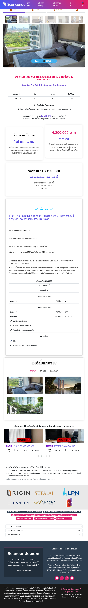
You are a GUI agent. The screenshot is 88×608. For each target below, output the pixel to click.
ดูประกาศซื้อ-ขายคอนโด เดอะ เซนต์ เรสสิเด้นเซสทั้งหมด (62, 512)
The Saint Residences (45, 105)
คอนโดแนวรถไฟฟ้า (15, 526)
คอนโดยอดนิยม (14, 534)
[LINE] (72, 578)
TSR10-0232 (22, 440)
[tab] (77, 10)
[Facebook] (62, 578)
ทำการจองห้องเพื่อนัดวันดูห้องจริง (37, 118)
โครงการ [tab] (59, 10)
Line (45, 188)
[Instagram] (67, 578)
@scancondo (26, 570)
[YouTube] (57, 578)
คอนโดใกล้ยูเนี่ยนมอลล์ (63, 518)
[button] (38, 456)
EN (83, 5)
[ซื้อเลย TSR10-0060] (44, 45)
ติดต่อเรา (72, 4)
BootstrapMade (76, 597)
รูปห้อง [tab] (15, 10)
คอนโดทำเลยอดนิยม (15, 530)
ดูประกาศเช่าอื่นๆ (41, 4)
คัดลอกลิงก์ (44, 290)
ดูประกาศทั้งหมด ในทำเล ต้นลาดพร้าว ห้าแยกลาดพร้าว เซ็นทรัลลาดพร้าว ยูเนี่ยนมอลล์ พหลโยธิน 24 (44, 515)
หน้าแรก (28, 4)
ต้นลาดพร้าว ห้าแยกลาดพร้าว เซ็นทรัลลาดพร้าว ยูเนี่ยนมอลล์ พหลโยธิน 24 (45, 109)
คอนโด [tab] (36, 10)
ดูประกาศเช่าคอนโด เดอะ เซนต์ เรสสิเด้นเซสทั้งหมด (24, 512)
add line (47, 116)
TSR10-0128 (63, 440)
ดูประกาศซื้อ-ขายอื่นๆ (57, 4)
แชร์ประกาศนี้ (45, 285)
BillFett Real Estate (75, 595)
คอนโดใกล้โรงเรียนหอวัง (24, 518)
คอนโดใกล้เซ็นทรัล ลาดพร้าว (44, 518)
